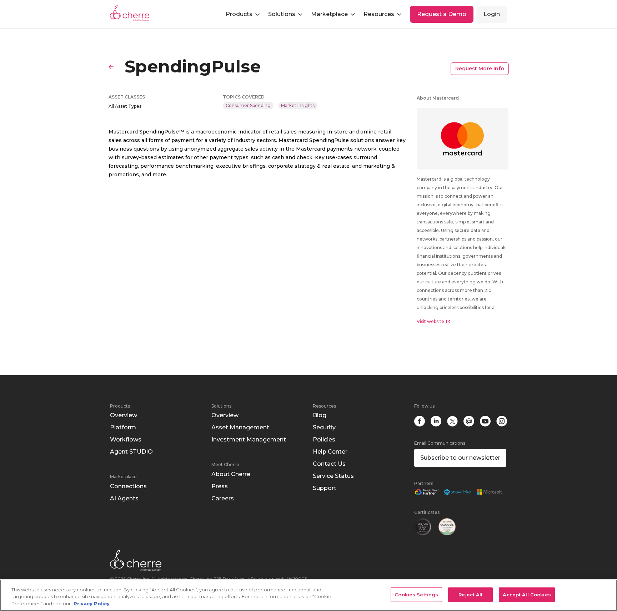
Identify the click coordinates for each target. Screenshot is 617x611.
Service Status (333, 476)
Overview (123, 415)
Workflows (125, 439)
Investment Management (248, 439)
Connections (128, 486)
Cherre (135, 13)
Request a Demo (441, 14)
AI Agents (124, 498)
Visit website (430, 321)
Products (120, 406)
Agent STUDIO (131, 451)
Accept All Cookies (527, 594)
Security (324, 427)
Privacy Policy (92, 603)
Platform (123, 427)
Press (219, 486)
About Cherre (230, 474)
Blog (319, 415)
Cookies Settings (416, 594)
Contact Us (329, 463)
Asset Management (240, 427)
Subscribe (460, 457)
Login (491, 14)
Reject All (470, 594)
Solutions (221, 406)
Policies (324, 439)
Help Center (330, 451)
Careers (222, 498)
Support (324, 488)
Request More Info (479, 68)
